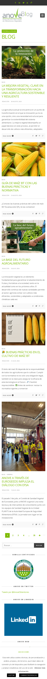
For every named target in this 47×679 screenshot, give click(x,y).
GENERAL (10, 474)
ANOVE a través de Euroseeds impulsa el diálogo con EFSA (18, 481)
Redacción (5, 101)
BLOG (3, 82)
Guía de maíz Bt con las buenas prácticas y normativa (19, 186)
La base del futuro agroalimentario (16, 261)
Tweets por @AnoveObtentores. (15, 592)
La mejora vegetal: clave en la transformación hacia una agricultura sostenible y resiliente (23, 90)
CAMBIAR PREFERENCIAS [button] (29, 675)
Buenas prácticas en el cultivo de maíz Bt (21, 354)
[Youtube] (27, 3)
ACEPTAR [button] (11, 675)
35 (34, 535)
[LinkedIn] (19, 3)
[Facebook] (15, 3)
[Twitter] (23, 3)
